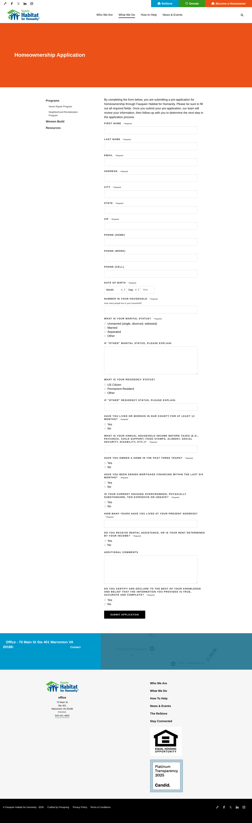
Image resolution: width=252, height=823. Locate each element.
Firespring (64, 807)
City (108, 187)
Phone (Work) (115, 251)
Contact (75, 647)
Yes (109, 424)
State (109, 203)
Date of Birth (115, 283)
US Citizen (114, 384)
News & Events (172, 14)
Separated (114, 332)
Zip (107, 219)
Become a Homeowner (231, 3)
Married (112, 327)
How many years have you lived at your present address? (151, 514)
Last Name (112, 139)
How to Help (149, 14)
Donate (194, 3)
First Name (113, 123)
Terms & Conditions (100, 807)
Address (111, 171)
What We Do (127, 14)
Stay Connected (161, 721)
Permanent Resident (120, 389)
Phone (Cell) (114, 267)
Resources (53, 128)
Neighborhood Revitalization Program (63, 114)
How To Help (159, 698)
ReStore (167, 3)
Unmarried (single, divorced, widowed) (132, 323)
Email (109, 155)
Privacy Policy (80, 807)
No (109, 428)
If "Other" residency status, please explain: (140, 400)
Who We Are (104, 14)
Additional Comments (121, 552)
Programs (52, 100)
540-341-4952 (62, 716)
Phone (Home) (114, 235)
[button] (242, 15)
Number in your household (126, 299)
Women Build (55, 121)
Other (111, 336)
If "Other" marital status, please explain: (138, 343)
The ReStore (158, 713)
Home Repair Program (60, 106)
